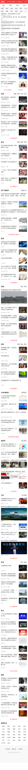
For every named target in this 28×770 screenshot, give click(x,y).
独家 (19, 737)
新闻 (2, 8)
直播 (7, 11)
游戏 (24, 734)
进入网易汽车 (13, 558)
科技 (16, 11)
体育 (11, 8)
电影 (22, 142)
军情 (25, 286)
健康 (14, 737)
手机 (14, 732)
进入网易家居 (13, 282)
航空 (24, 740)
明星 (25, 142)
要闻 (3, 5)
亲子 (3, 740)
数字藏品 (3, 743)
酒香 (19, 740)
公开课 (8, 737)
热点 (24, 5)
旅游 (24, 737)
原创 (17, 5)
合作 (15, 749)
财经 (16, 8)
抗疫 (8, 743)
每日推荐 (24, 441)
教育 (3, 737)
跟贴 (19, 734)
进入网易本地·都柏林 (13, 437)
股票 (18, 344)
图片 (21, 8)
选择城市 (24, 392)
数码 (19, 732)
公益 (21, 11)
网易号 (3, 441)
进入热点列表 (13, 671)
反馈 (9, 749)
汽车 (26, 8)
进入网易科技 (13, 606)
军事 (2, 11)
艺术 (8, 740)
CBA (25, 94)
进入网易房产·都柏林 (13, 234)
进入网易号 (13, 491)
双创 (14, 740)
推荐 (10, 5)
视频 (8, 732)
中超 (22, 94)
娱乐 (7, 8)
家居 (2, 238)
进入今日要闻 (7, 90)
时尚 (8, 734)
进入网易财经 (13, 388)
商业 (25, 344)
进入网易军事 (13, 340)
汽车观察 (24, 495)
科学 (22, 562)
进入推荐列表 (13, 719)
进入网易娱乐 (13, 186)
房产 (11, 11)
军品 (22, 286)
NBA (18, 94)
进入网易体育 (13, 138)
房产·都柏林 (5, 190)
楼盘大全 (24, 190)
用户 (26, 2)
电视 (18, 142)
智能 (25, 562)
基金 (22, 344)
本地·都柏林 (5, 392)
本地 (24, 732)
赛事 (15, 94)
